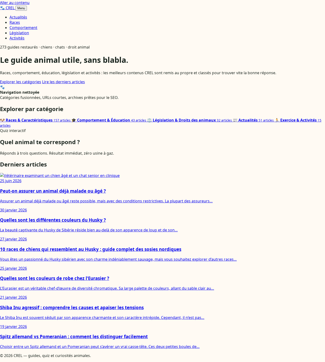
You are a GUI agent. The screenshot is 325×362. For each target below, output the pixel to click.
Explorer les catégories (20, 81)
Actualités (18, 17)
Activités (17, 38)
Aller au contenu (15, 2)
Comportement (23, 27)
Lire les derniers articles (63, 81)
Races (15, 22)
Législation (19, 32)
